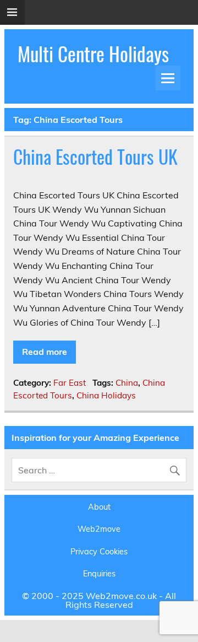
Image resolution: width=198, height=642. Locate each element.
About (99, 507)
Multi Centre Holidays (93, 53)
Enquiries (99, 574)
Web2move (99, 529)
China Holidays (106, 395)
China (127, 382)
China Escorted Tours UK (95, 156)
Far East (69, 382)
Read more (44, 351)
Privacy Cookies (99, 551)
